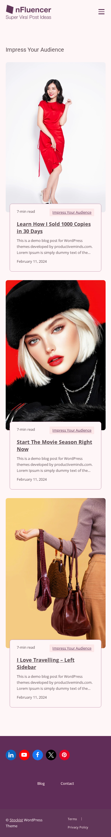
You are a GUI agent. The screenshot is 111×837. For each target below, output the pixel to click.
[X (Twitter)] (51, 755)
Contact (67, 783)
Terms (72, 818)
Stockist (16, 819)
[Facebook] (37, 755)
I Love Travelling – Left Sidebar (46, 663)
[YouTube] (24, 755)
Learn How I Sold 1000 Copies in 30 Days (54, 228)
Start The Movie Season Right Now (54, 445)
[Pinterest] (64, 755)
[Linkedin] (11, 755)
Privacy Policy (78, 827)
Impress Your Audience (71, 212)
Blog (41, 783)
